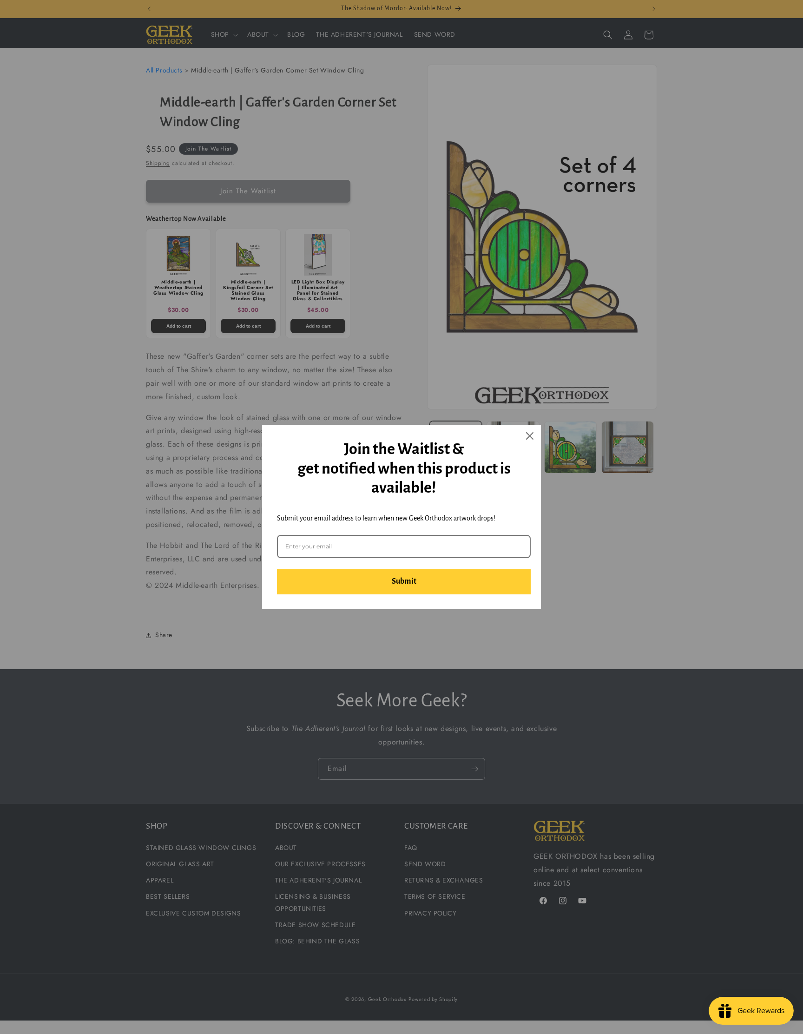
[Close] (530, 436)
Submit (404, 581)
